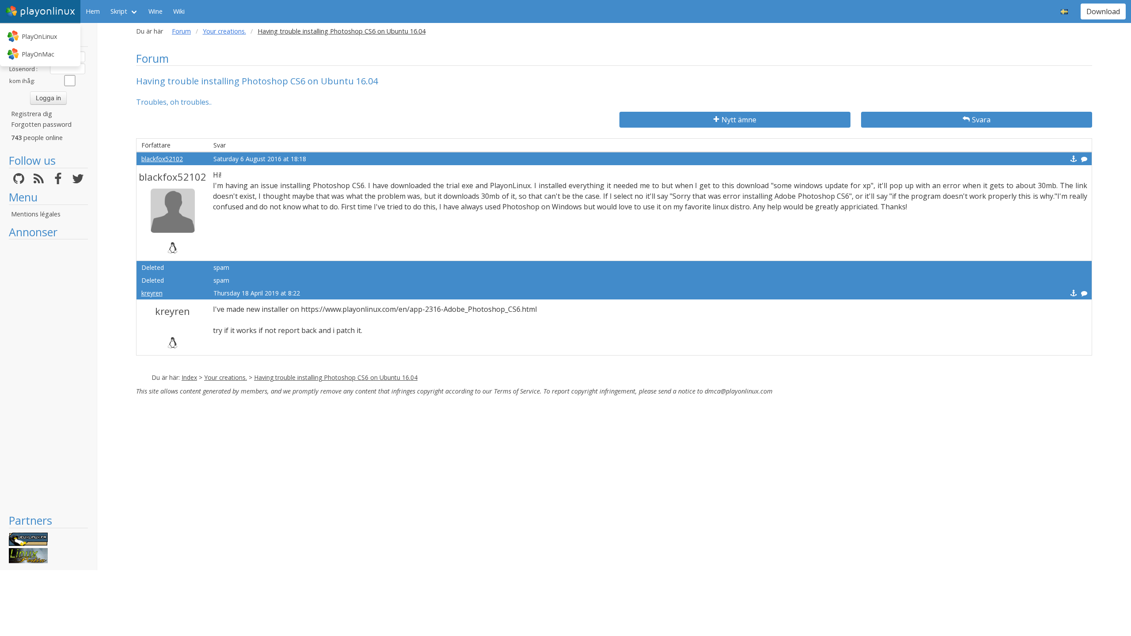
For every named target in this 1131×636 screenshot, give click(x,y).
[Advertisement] (48, 376)
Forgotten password (41, 124)
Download (1103, 11)
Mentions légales (36, 214)
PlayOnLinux (39, 36)
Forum (181, 31)
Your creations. (224, 31)
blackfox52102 (162, 159)
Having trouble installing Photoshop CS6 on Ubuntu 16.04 (335, 377)
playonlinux (47, 11)
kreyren (152, 293)
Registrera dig (31, 114)
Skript (118, 11)
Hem (93, 11)
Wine (155, 11)
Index (189, 377)
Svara (981, 120)
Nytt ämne (738, 120)
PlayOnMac (38, 54)
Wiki (179, 11)
